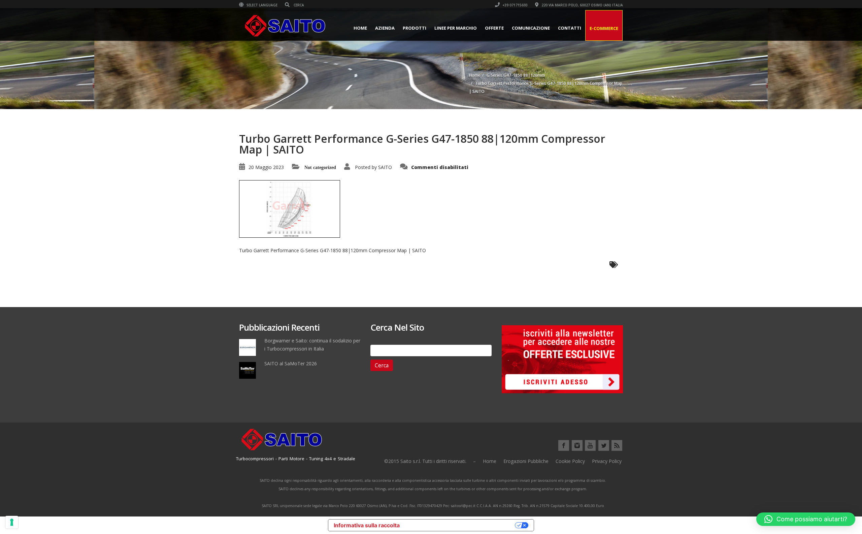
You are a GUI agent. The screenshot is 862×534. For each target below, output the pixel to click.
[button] (805, 519)
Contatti (569, 28)
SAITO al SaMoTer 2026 (290, 363)
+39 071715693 (514, 5)
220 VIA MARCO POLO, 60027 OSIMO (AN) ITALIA (581, 5)
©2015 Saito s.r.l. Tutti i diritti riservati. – (430, 461)
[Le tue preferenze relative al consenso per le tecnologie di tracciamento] (11, 522)
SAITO (385, 167)
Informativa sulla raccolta (367, 525)
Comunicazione (531, 28)
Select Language (261, 5)
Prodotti (414, 28)
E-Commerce (604, 28)
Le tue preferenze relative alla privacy (460, 525)
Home (360, 28)
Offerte (494, 28)
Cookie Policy (570, 461)
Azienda (385, 28)
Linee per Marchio (455, 28)
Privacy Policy (607, 461)
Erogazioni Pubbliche (526, 461)
